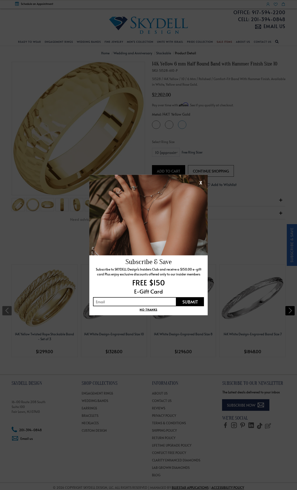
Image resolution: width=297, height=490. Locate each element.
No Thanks (148, 309)
